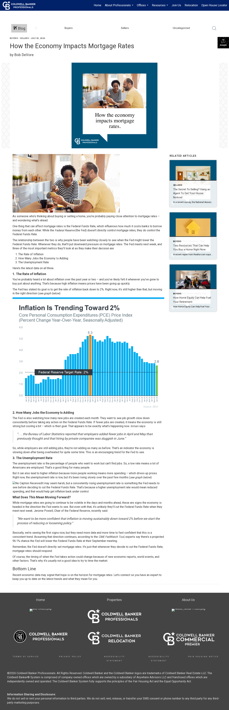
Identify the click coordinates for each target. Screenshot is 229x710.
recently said (99, 510)
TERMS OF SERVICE (26, 657)
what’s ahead (39, 220)
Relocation (191, 5)
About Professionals (119, 7)
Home (97, 5)
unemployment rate (43, 477)
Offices (143, 7)
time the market (97, 560)
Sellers (24, 38)
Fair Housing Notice (203, 657)
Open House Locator (214, 5)
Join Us (176, 5)
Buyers (14, 38)
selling (71, 216)
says (142, 426)
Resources (160, 7)
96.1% (16, 541)
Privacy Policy (70, 657)
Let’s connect (122, 575)
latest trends (54, 579)
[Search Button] (214, 28)
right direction (28, 293)
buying (59, 216)
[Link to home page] (21, 5)
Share (223, 45)
